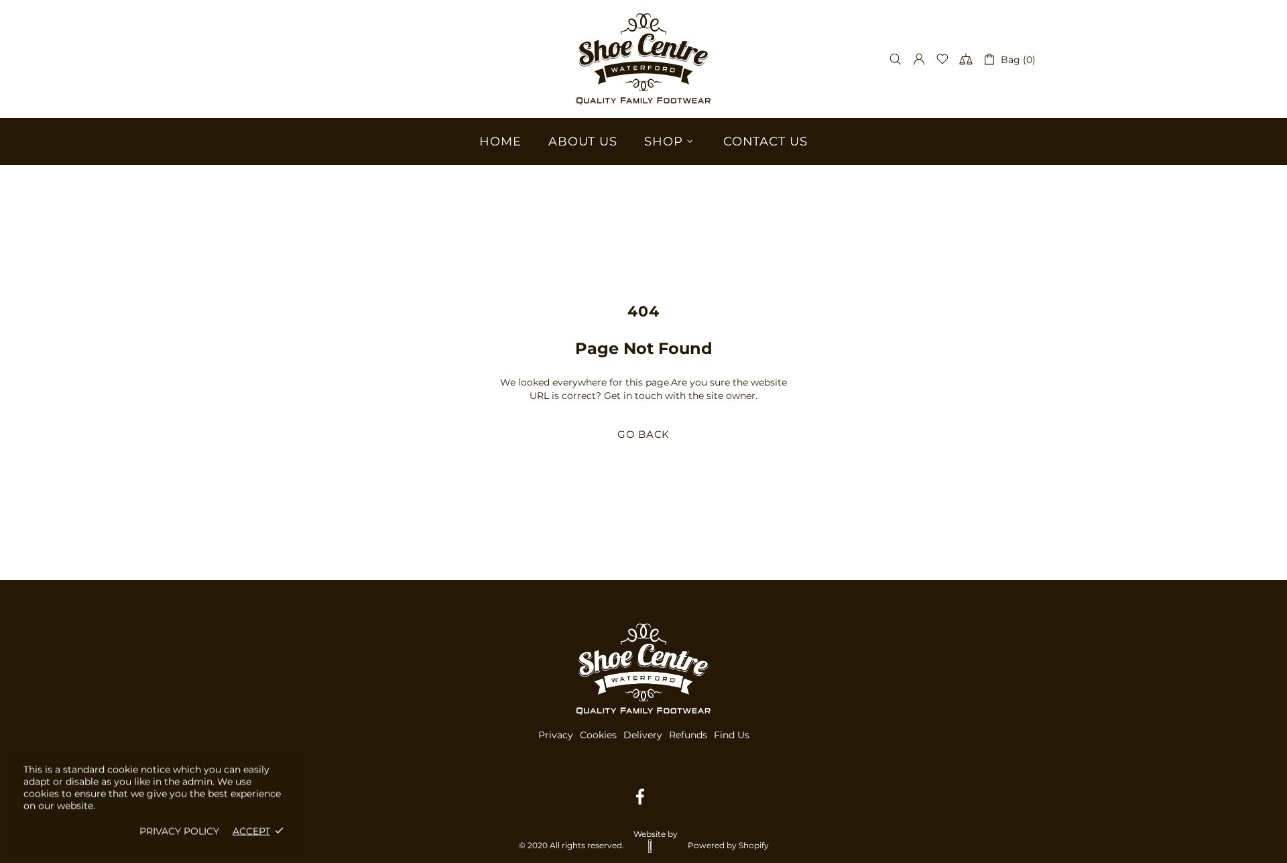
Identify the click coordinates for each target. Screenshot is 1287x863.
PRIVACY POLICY (179, 831)
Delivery (642, 735)
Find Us (731, 735)
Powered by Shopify (728, 845)
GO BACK (643, 434)
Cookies (598, 735)
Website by (655, 834)
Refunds (688, 735)
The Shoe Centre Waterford (643, 59)
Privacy (555, 735)
